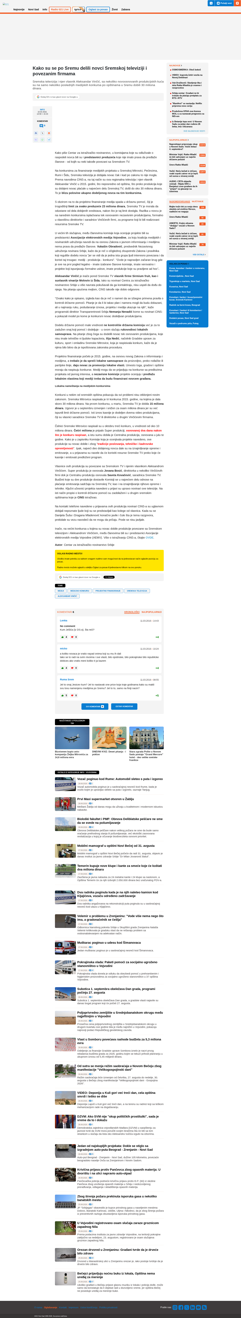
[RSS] (204, 1307)
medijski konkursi (79, 591)
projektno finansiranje (108, 591)
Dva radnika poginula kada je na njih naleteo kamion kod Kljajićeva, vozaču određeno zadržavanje (117, 894)
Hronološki (131, 612)
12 (92, 827)
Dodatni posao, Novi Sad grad (183, 318)
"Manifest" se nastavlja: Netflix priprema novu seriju (187, 104)
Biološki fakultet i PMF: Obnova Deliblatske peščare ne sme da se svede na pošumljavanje (120, 820)
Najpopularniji (152, 612)
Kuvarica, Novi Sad (178, 286)
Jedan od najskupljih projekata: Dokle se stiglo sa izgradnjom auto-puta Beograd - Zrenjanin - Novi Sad (115, 1147)
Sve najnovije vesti (194, 131)
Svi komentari (94, 706)
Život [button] (115, 9)
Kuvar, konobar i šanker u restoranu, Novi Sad (187, 269)
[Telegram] (49, 139)
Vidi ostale (199, 255)
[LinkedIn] (193, 1307)
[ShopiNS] (237, 3)
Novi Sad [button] (33, 9)
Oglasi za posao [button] (98, 9)
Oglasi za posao (178, 264)
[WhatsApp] (42, 139)
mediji (61, 591)
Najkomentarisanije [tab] (179, 201)
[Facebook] (36, 133)
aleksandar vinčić (67, 596)
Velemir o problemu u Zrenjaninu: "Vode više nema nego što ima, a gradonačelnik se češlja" (120, 917)
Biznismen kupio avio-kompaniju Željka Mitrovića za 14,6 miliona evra (71, 754)
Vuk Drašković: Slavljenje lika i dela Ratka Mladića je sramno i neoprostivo (187, 85)
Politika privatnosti (108, 1307)
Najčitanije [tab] (197, 201)
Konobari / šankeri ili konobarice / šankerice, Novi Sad (185, 311)
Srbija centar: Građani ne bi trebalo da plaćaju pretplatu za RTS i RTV (187, 95)
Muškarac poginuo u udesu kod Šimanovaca (109, 942)
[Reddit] (49, 133)
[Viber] (36, 139)
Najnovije (174, 65)
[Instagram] (175, 1307)
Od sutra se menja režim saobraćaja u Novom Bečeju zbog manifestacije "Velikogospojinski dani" (119, 1067)
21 (92, 1154)
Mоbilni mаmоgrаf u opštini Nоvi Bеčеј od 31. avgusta (116, 845)
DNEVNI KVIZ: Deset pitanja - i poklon (109, 753)
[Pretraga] (211, 3)
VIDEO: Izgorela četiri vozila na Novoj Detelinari (187, 76)
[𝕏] (42, 133)
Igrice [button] (77, 9)
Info (42, 109)
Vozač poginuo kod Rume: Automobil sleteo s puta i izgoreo (120, 779)
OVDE (149, 537)
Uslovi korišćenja (88, 1307)
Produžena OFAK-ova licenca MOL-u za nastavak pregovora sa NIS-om (188, 113)
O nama (38, 1307)
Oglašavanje (50, 1307)
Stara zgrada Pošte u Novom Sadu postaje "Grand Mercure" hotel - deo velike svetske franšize (146, 755)
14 (92, 1258)
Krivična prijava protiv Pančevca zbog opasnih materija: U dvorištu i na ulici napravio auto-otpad (119, 1171)
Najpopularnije (178, 140)
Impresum (73, 1307)
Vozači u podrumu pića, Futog (183, 323)
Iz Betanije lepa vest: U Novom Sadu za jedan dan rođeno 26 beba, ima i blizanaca (187, 124)
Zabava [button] (125, 9)
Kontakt (63, 1307)
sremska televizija (137, 591)
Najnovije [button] (19, 9)
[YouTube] (198, 1307)
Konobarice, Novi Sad (180, 292)
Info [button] (45, 9)
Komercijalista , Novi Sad (181, 276)
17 (92, 1282)
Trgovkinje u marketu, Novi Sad (184, 281)
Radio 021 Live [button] (60, 9)
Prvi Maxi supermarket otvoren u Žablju (105, 799)
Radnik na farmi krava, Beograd (184, 305)
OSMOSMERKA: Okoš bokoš (186, 69)
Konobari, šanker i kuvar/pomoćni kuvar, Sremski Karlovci (185, 298)
